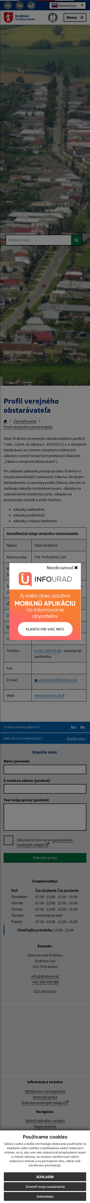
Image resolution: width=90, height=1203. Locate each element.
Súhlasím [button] (45, 1177)
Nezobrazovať (60, 567)
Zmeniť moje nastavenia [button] (45, 1187)
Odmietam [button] (45, 1196)
